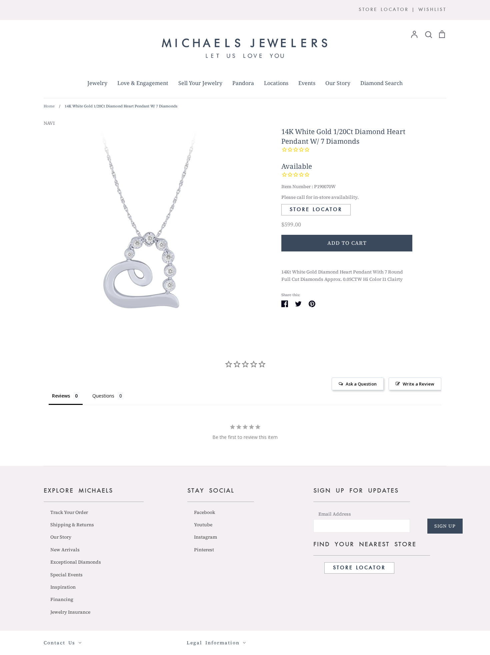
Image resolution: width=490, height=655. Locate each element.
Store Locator (316, 209)
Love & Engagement (142, 83)
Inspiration (63, 587)
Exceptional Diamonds (75, 562)
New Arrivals (65, 549)
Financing (61, 599)
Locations (276, 83)
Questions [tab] (103, 396)
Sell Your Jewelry (200, 83)
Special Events (66, 574)
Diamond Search (381, 83)
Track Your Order (69, 512)
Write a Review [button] (418, 384)
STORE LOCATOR (384, 9)
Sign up (445, 526)
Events (306, 83)
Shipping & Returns (72, 524)
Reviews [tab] (61, 396)
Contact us (61, 642)
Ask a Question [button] (361, 384)
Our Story (337, 83)
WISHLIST (432, 9)
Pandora (243, 83)
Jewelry (97, 83)
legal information (215, 642)
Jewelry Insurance (70, 612)
